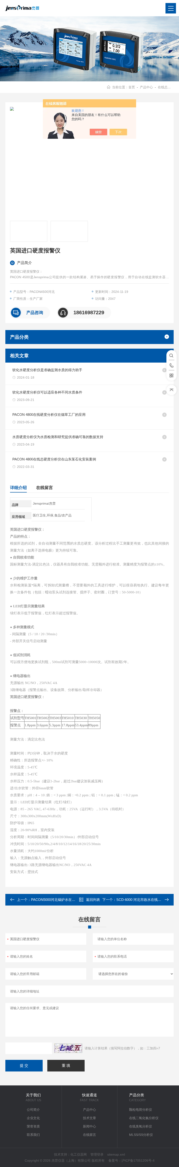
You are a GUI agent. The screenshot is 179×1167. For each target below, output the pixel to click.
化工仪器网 (78, 1154)
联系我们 (33, 1135)
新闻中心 (89, 1126)
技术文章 (89, 1118)
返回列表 (93, 900)
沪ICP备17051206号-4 (138, 1160)
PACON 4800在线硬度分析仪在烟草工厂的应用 (49, 415)
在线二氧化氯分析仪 (143, 1118)
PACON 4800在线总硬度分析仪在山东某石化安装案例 (54, 459)
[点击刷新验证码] (68, 1048)
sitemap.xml (116, 1154)
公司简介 (33, 1109)
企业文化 (33, 1118)
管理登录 (96, 1154)
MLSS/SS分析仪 (141, 1135)
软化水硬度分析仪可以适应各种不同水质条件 (47, 392)
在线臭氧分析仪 (140, 1126)
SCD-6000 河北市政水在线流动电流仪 (145, 900)
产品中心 (146, 87)
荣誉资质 (33, 1126)
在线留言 (44, 487)
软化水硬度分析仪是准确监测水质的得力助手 (47, 370)
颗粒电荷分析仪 (140, 1109)
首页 (131, 87)
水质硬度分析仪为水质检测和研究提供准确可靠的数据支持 (57, 437)
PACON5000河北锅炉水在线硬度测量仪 (62, 900)
